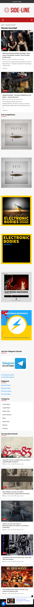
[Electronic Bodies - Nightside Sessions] (16, 211)
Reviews (5, 90)
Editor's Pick (6, 411)
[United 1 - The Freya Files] (16, 134)
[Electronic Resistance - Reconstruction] (16, 287)
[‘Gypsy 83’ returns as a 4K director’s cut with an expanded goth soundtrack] (17, 447)
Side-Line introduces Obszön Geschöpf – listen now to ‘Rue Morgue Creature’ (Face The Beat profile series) (16, 55)
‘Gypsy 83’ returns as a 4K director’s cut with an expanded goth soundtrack (16, 461)
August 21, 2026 (19, 464)
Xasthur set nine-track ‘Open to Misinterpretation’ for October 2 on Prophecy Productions (15, 525)
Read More (4, 68)
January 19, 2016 (20, 59)
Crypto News (6, 407)
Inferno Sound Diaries (8, 99)
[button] (3, 19)
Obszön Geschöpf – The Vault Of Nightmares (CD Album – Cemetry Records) (16, 96)
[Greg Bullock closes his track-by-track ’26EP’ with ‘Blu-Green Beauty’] (17, 544)
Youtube (5, 428)
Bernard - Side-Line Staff (9, 59)
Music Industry (6, 414)
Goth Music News (6, 391)
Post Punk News (5, 385)
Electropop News (6, 394)
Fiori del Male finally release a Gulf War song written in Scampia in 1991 (15, 590)
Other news (5, 421)
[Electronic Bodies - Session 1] (16, 249)
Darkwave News (6, 388)
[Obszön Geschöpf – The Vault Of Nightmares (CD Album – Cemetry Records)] (17, 82)
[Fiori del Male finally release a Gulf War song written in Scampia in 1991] (17, 576)
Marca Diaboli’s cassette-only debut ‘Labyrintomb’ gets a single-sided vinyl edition (16, 493)
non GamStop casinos (7, 374)
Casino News (6, 404)
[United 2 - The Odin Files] (16, 173)
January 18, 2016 (19, 99)
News (4, 49)
